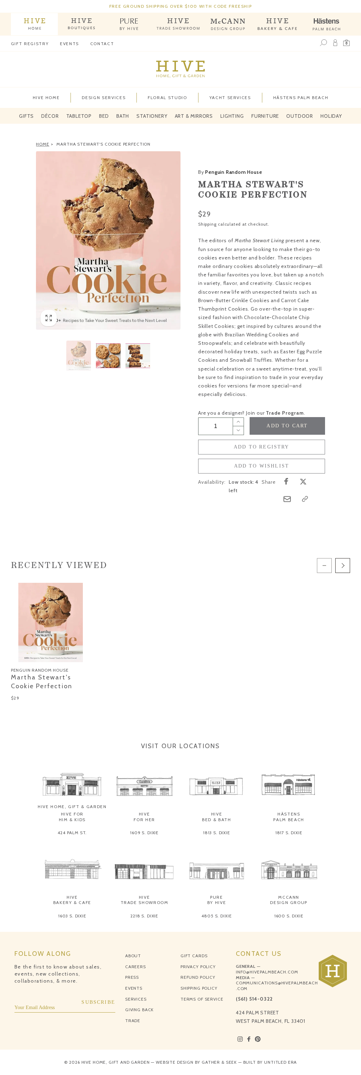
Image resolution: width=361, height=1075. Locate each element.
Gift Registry (30, 43)
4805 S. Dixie (216, 915)
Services (136, 999)
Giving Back (139, 1009)
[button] (346, 43)
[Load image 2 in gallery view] (108, 356)
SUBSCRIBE (98, 1002)
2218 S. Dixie (144, 915)
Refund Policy (197, 977)
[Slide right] (342, 565)
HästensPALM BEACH (288, 816)
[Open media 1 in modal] (108, 240)
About (133, 955)
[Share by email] (287, 499)
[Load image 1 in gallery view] (78, 356)
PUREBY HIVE (216, 899)
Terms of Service (201, 999)
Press (132, 977)
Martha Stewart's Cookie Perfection (103, 144)
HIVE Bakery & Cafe (72, 899)
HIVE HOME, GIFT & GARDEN (72, 806)
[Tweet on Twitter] (303, 481)
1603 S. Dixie (72, 915)
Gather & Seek (219, 1062)
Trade (132, 1020)
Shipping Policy (199, 988)
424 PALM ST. (72, 832)
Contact (102, 43)
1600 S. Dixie (289, 915)
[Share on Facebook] (286, 481)
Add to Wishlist (261, 466)
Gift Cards (193, 955)
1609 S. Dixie (144, 832)
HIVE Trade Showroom (145, 899)
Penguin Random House (230, 172)
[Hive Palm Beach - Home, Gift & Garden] (34, 24)
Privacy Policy (198, 966)
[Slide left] (324, 565)
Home (42, 144)
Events (69, 43)
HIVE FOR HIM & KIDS (72, 816)
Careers (135, 966)
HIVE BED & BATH (216, 816)
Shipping (207, 224)
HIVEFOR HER (144, 816)
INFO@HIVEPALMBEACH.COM (267, 972)
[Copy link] (304, 498)
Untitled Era (280, 1062)
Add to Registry (261, 447)
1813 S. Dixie (216, 832)
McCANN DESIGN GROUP (288, 899)
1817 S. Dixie (288, 832)
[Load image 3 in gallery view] (138, 356)
